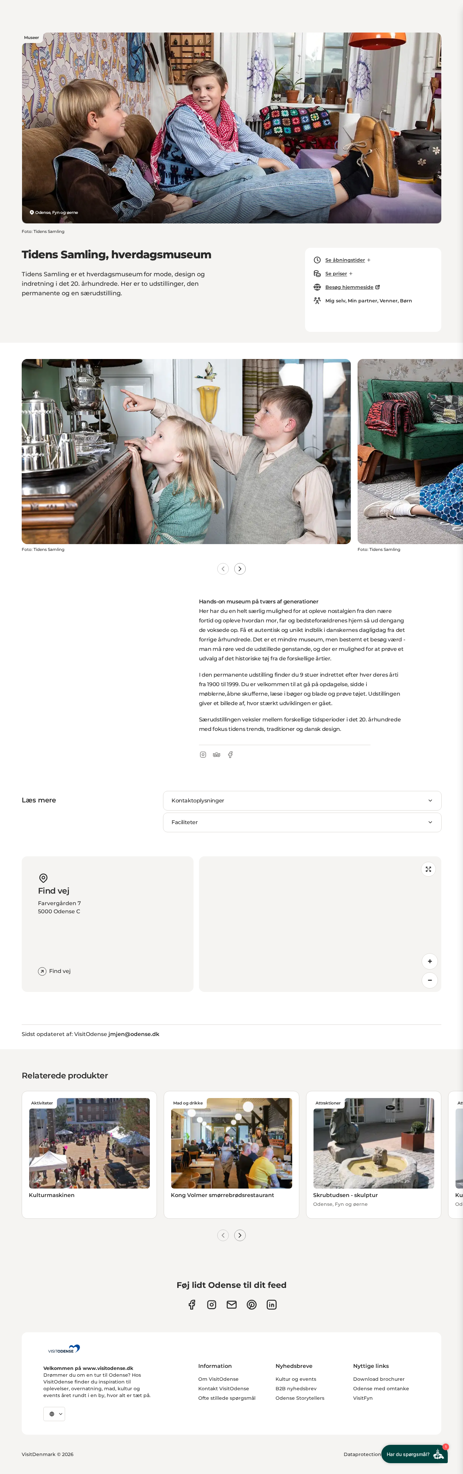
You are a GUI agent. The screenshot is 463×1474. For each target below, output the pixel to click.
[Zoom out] (430, 980)
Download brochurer (379, 1379)
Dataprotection (362, 1454)
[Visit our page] (212, 1305)
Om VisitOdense (218, 1379)
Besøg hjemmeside (349, 287)
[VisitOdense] (64, 1348)
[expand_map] (428, 869)
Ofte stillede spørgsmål (227, 1398)
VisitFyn (363, 1398)
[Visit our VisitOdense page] (192, 1305)
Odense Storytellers (300, 1398)
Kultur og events (296, 1379)
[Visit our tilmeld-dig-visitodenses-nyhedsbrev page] (232, 1305)
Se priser (336, 274)
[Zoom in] (430, 961)
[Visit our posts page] (272, 1305)
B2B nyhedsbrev (296, 1389)
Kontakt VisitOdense (223, 1389)
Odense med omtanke (381, 1389)
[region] (320, 924)
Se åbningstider (345, 260)
